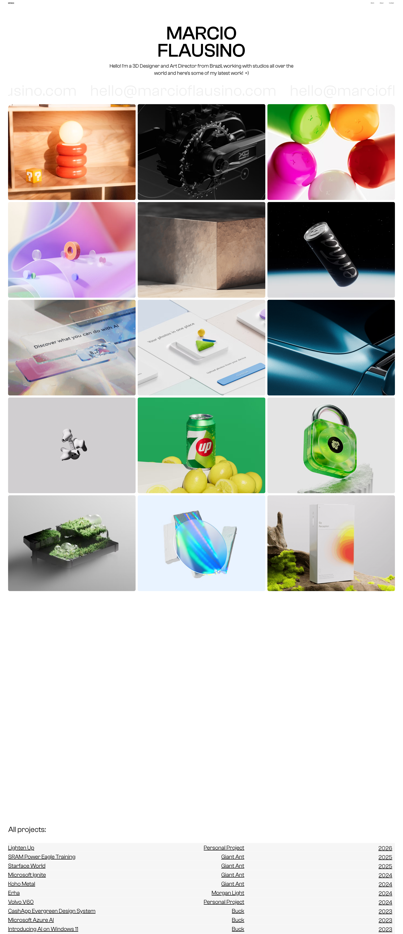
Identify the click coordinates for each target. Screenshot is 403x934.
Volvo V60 (21, 902)
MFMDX (11, 3)
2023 (385, 911)
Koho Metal (21, 884)
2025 (385, 857)
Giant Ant (232, 856)
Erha (14, 893)
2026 (385, 848)
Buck (238, 911)
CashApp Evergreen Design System (52, 911)
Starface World (26, 865)
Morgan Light (228, 893)
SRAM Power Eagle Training (41, 856)
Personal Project (224, 847)
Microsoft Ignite (27, 875)
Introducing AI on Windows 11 (43, 929)
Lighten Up (21, 847)
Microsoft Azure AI (31, 920)
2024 (385, 875)
